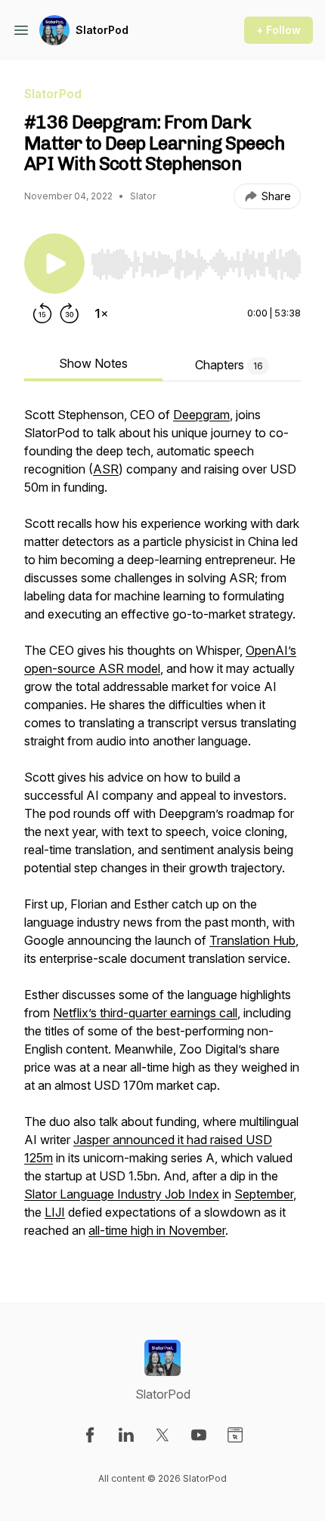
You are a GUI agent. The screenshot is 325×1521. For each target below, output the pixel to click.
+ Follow (278, 29)
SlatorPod (102, 29)
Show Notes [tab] (93, 363)
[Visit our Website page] (235, 1434)
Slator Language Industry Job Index (121, 1194)
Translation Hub (252, 940)
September (263, 1194)
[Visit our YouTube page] (198, 1434)
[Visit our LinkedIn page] (126, 1434)
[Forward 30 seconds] (69, 313)
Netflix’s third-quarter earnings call (145, 1012)
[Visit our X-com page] (162, 1434)
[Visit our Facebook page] (90, 1434)
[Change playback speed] (101, 313)
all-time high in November (156, 1230)
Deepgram (201, 414)
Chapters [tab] (229, 364)
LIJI (55, 1212)
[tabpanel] (162, 830)
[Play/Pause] (54, 263)
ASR (106, 469)
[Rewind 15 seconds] (42, 313)
